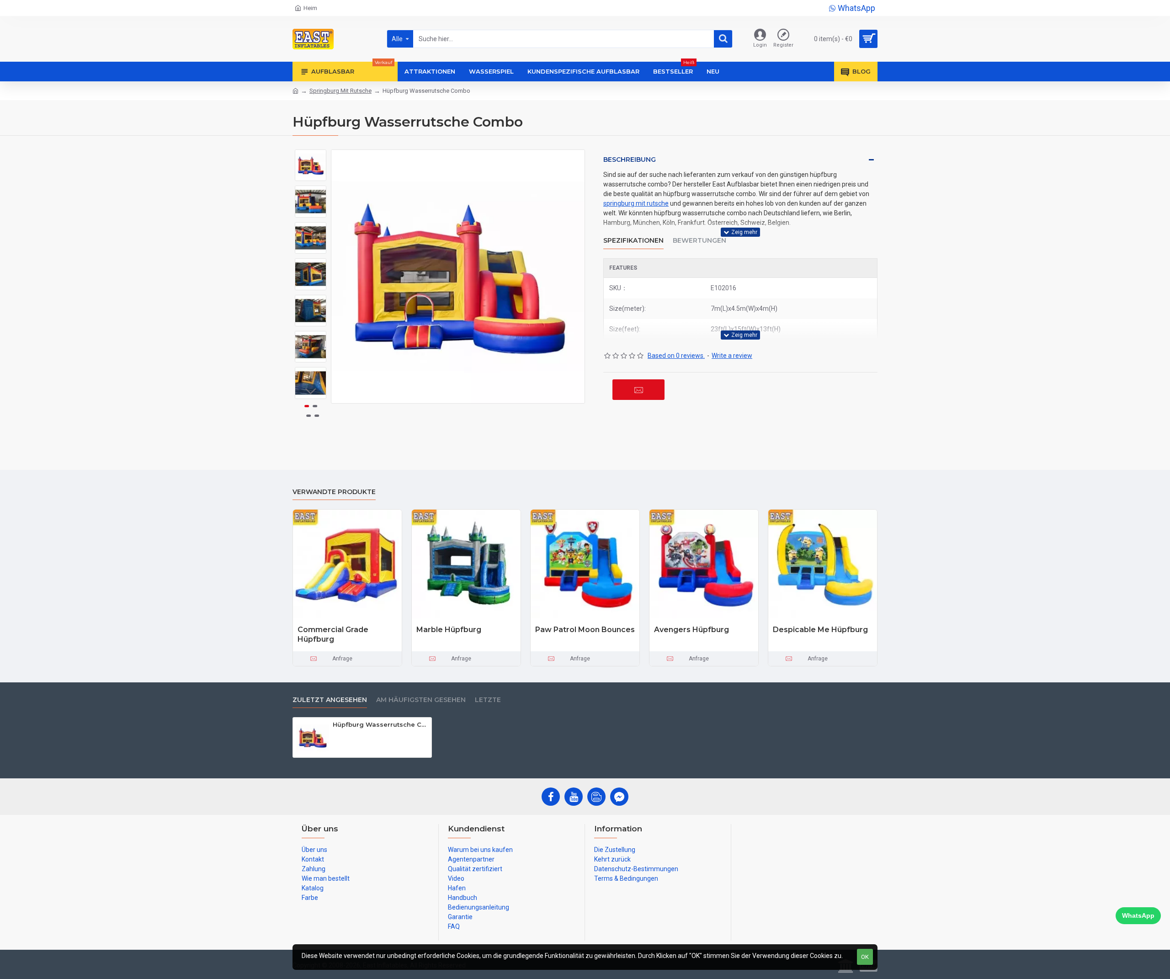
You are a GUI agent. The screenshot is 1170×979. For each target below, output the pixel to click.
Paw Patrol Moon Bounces (585, 629)
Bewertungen (699, 241)
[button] (311, 156)
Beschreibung (629, 159)
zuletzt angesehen (329, 700)
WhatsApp (1138, 915)
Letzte (488, 700)
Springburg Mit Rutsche (340, 90)
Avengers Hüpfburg (691, 629)
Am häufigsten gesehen (421, 700)
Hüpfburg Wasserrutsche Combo (380, 724)
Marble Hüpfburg (448, 629)
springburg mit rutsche (636, 203)
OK (865, 956)
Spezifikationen (633, 241)
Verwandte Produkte (334, 492)
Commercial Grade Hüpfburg (333, 634)
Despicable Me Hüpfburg (820, 629)
